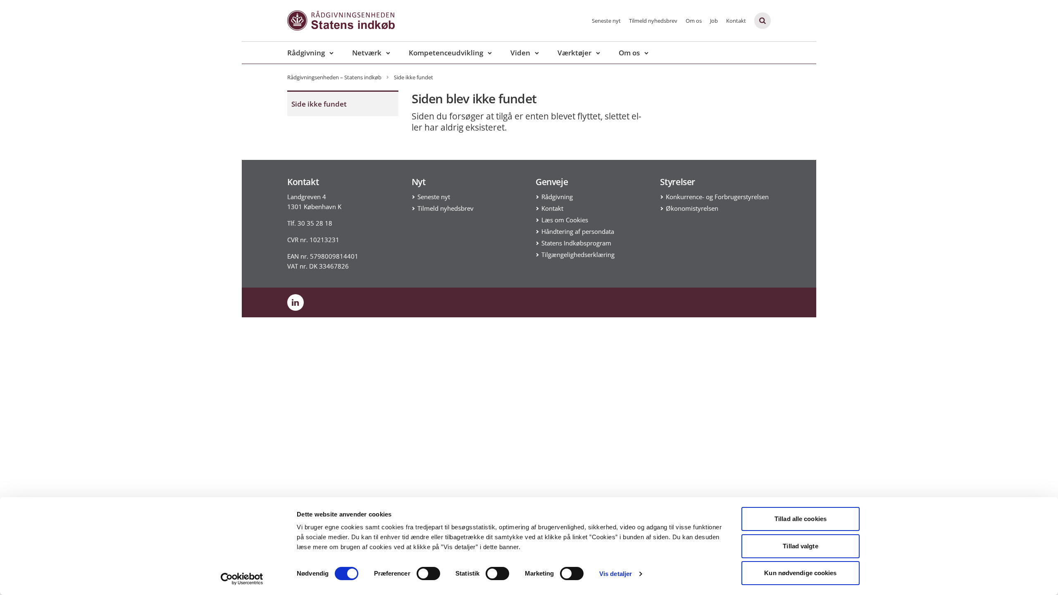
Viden (520, 52)
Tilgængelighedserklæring (578, 254)
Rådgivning (306, 52)
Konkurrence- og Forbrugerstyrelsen (717, 197)
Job (714, 20)
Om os (694, 20)
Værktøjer (574, 52)
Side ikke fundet (319, 104)
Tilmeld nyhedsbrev (653, 20)
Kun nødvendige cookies (800, 572)
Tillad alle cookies (800, 518)
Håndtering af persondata (577, 231)
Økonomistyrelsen (692, 208)
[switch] (428, 573)
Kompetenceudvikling (446, 52)
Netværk (366, 52)
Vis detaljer (615, 573)
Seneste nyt (606, 20)
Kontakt (736, 20)
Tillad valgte (800, 546)
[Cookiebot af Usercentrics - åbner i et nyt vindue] (242, 579)
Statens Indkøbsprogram (576, 243)
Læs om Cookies (564, 220)
